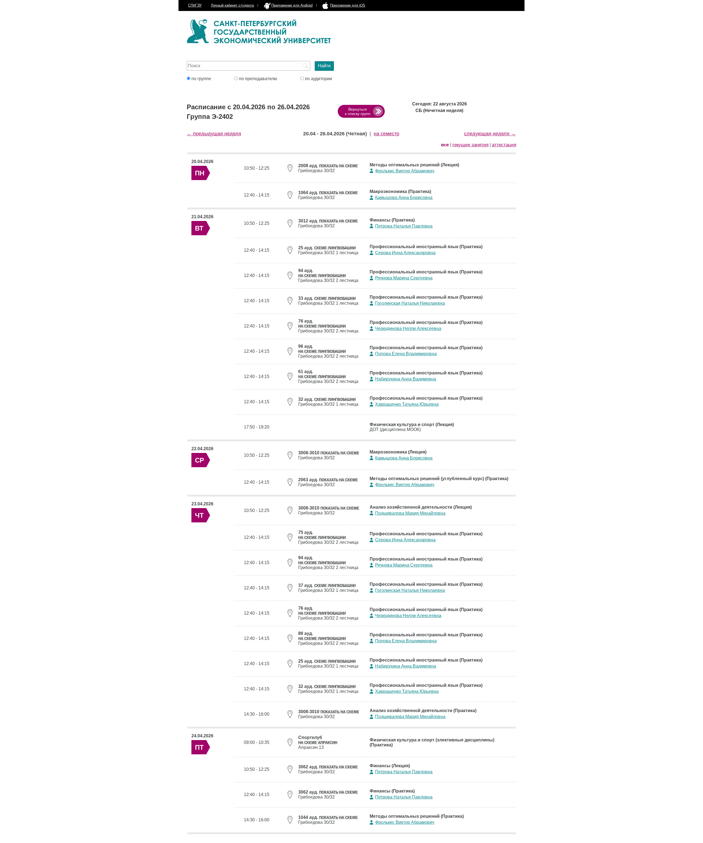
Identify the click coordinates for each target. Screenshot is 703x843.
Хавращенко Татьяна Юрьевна (407, 404)
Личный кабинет (232, 5)
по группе (200, 78)
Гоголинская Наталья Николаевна (410, 303)
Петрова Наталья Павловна (404, 226)
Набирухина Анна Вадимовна (405, 379)
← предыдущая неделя (214, 133)
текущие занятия (470, 144)
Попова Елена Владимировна (406, 353)
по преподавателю (257, 78)
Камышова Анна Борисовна (404, 197)
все (445, 144)
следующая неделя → (490, 133)
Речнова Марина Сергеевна (404, 278)
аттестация (504, 144)
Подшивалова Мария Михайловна (410, 513)
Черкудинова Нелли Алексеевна (408, 328)
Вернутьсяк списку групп (357, 111)
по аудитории (318, 78)
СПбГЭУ (195, 5)
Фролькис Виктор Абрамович (404, 171)
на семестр (386, 133)
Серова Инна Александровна (405, 252)
